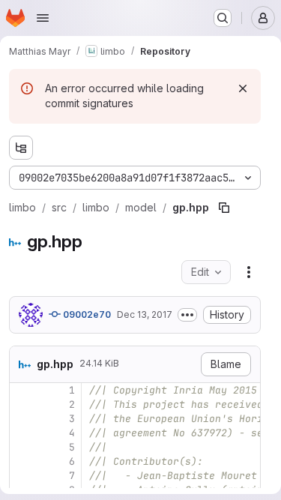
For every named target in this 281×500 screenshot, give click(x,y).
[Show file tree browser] (21, 148)
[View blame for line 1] (22, 390)
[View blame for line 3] (22, 419)
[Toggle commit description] (187, 315)
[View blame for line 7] (22, 476)
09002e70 (86, 314)
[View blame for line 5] (22, 447)
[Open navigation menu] (43, 18)
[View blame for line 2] (22, 404)
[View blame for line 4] (22, 433)
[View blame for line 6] (22, 461)
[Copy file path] (224, 208)
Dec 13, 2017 (144, 314)
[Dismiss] (243, 88)
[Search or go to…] (223, 18)
